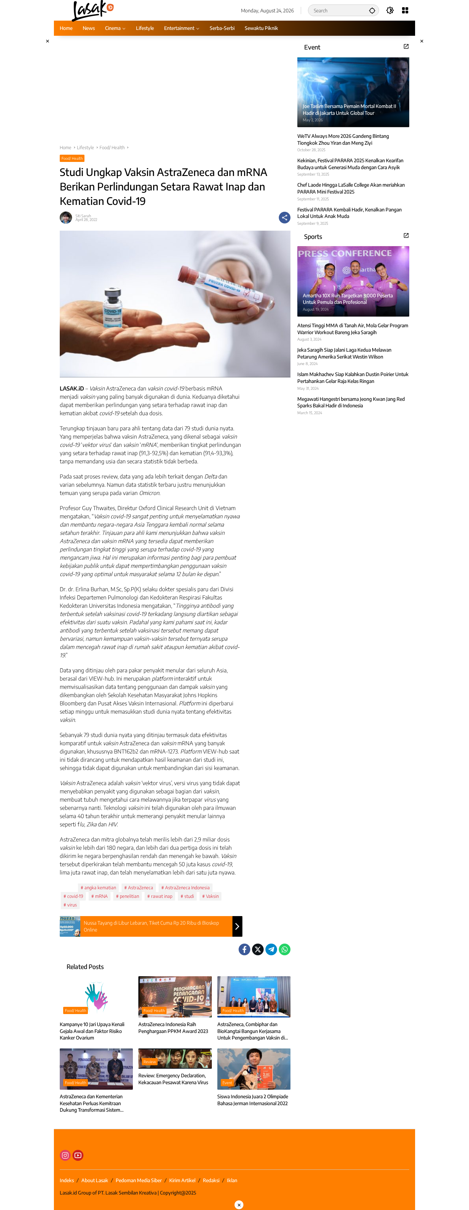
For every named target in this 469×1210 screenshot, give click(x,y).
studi (189, 896)
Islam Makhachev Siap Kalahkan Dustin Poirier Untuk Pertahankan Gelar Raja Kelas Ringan (353, 377)
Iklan (232, 1180)
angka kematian (100, 887)
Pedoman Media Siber (139, 1180)
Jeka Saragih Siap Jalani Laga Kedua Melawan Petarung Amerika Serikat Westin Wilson (344, 353)
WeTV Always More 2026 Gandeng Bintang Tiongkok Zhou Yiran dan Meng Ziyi (343, 139)
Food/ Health (72, 158)
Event (227, 1082)
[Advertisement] (175, 93)
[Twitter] (258, 949)
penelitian (129, 896)
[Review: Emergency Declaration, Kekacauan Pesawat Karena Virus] (174, 1058)
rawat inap (161, 896)
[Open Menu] (405, 10)
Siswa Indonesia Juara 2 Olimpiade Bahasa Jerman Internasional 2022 (252, 1099)
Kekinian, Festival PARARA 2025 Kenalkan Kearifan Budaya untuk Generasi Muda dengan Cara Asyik (350, 163)
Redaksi (211, 1180)
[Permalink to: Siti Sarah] (68, 217)
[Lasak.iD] (92, 10)
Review (150, 1061)
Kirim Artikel (182, 1180)
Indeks (67, 1180)
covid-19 (75, 896)
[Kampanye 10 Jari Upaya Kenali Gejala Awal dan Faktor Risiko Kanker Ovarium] (96, 997)
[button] (372, 10)
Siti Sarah (83, 215)
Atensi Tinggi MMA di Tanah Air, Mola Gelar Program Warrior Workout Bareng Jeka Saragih (352, 328)
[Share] (284, 217)
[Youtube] (77, 1155)
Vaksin (212, 896)
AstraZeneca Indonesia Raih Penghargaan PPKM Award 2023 (173, 1027)
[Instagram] (65, 1155)
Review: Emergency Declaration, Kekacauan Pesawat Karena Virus (173, 1078)
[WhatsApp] (284, 949)
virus (72, 905)
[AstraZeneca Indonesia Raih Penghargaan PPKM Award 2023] (174, 997)
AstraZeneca (140, 887)
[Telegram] (271, 949)
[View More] (406, 46)
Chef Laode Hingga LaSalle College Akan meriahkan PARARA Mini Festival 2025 (351, 188)
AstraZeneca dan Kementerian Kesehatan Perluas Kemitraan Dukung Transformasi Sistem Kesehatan (91, 1103)
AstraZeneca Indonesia (187, 887)
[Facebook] (244, 949)
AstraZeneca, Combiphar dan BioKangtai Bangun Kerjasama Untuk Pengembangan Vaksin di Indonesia (251, 1031)
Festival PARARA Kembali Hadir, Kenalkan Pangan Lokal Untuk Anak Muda (349, 213)
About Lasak (94, 1180)
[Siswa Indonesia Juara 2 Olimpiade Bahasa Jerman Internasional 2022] (253, 1069)
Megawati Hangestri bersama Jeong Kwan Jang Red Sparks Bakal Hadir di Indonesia (351, 402)
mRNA (101, 896)
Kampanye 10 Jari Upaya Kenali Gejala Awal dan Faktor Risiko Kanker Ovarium (92, 1031)
